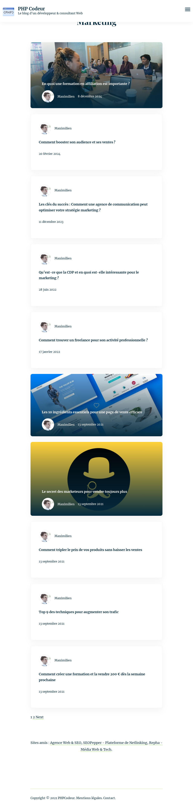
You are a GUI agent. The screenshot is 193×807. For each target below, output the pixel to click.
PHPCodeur (66, 798)
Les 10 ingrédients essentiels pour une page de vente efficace (92, 412)
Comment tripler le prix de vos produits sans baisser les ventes (90, 550)
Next (40, 717)
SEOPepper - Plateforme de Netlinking (115, 743)
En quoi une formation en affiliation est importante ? (86, 84)
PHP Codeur (31, 9)
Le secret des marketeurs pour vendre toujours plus (84, 491)
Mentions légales (89, 798)
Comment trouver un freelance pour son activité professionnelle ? (93, 340)
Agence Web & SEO (65, 743)
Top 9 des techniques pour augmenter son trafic (79, 612)
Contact (109, 798)
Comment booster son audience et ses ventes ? (77, 142)
